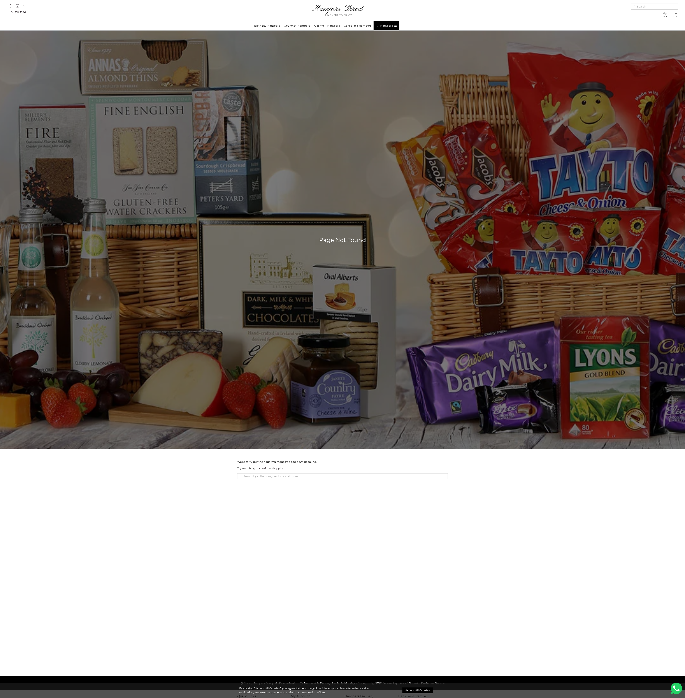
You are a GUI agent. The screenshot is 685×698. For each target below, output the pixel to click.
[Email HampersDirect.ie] (25, 6)
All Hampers (384, 25)
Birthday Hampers (267, 25)
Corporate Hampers (358, 25)
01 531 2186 (18, 12)
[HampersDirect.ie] (338, 10)
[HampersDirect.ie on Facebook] (11, 6)
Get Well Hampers (327, 25)
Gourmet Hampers (297, 25)
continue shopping (271, 468)
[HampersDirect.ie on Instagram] (18, 6)
